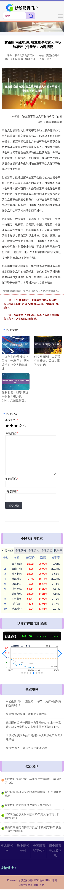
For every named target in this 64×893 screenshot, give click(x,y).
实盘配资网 (7, 848)
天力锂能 (17, 563)
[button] (4, 654)
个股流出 (46, 550)
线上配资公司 (23, 848)
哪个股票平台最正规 (55, 850)
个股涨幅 (7, 551)
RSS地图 (39, 880)
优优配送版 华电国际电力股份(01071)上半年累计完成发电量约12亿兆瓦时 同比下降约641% (33, 724)
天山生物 (17, 568)
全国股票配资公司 (39, 848)
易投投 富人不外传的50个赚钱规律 (26, 748)
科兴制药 (17, 573)
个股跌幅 (20, 550)
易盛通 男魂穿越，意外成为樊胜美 (26, 714)
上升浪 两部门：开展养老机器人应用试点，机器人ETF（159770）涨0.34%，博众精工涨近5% (31, 303)
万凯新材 (17, 583)
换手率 (58, 550)
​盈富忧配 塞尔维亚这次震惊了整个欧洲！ (29, 805)
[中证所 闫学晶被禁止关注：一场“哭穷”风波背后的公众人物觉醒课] (16, 344)
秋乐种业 (17, 608)
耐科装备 (17, 598)
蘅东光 (16, 603)
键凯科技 (17, 578)
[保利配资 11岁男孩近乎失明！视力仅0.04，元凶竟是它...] (16, 381)
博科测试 (17, 588)
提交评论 (14, 505)
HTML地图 (51, 880)
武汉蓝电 (17, 593)
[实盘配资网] (22, 7)
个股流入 (33, 550)
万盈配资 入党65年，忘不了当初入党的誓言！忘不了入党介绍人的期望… (31, 316)
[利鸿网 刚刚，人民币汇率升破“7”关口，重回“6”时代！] (48, 344)
